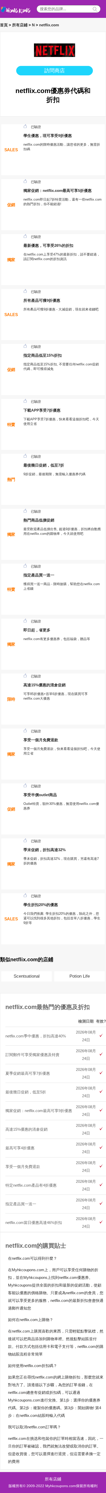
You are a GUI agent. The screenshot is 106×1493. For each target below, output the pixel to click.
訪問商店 (54, 70)
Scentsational (27, 976)
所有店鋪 (20, 25)
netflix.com (49, 25)
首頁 (4, 25)
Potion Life (79, 976)
